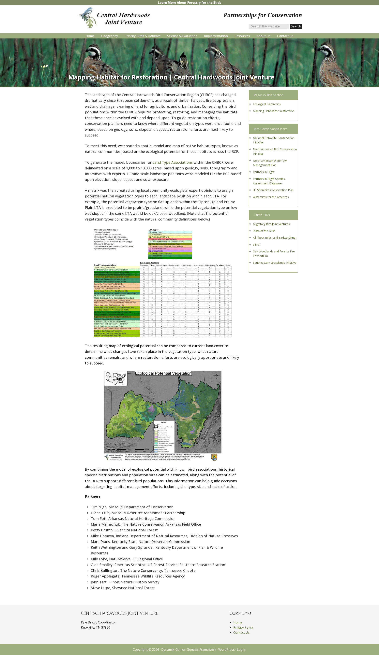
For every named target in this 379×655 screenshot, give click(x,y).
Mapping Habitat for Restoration (273, 111)
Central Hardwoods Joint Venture (116, 18)
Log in (241, 649)
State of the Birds (264, 231)
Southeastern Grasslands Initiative (274, 262)
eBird (256, 244)
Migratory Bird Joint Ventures (271, 224)
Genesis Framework (201, 649)
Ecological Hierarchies (267, 104)
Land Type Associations (173, 162)
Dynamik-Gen (171, 649)
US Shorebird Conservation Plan (273, 190)
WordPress (226, 649)
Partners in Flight (263, 172)
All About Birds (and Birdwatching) (274, 237)
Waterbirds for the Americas (271, 197)
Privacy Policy (243, 627)
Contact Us (241, 632)
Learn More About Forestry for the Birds (189, 2)
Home (237, 622)
